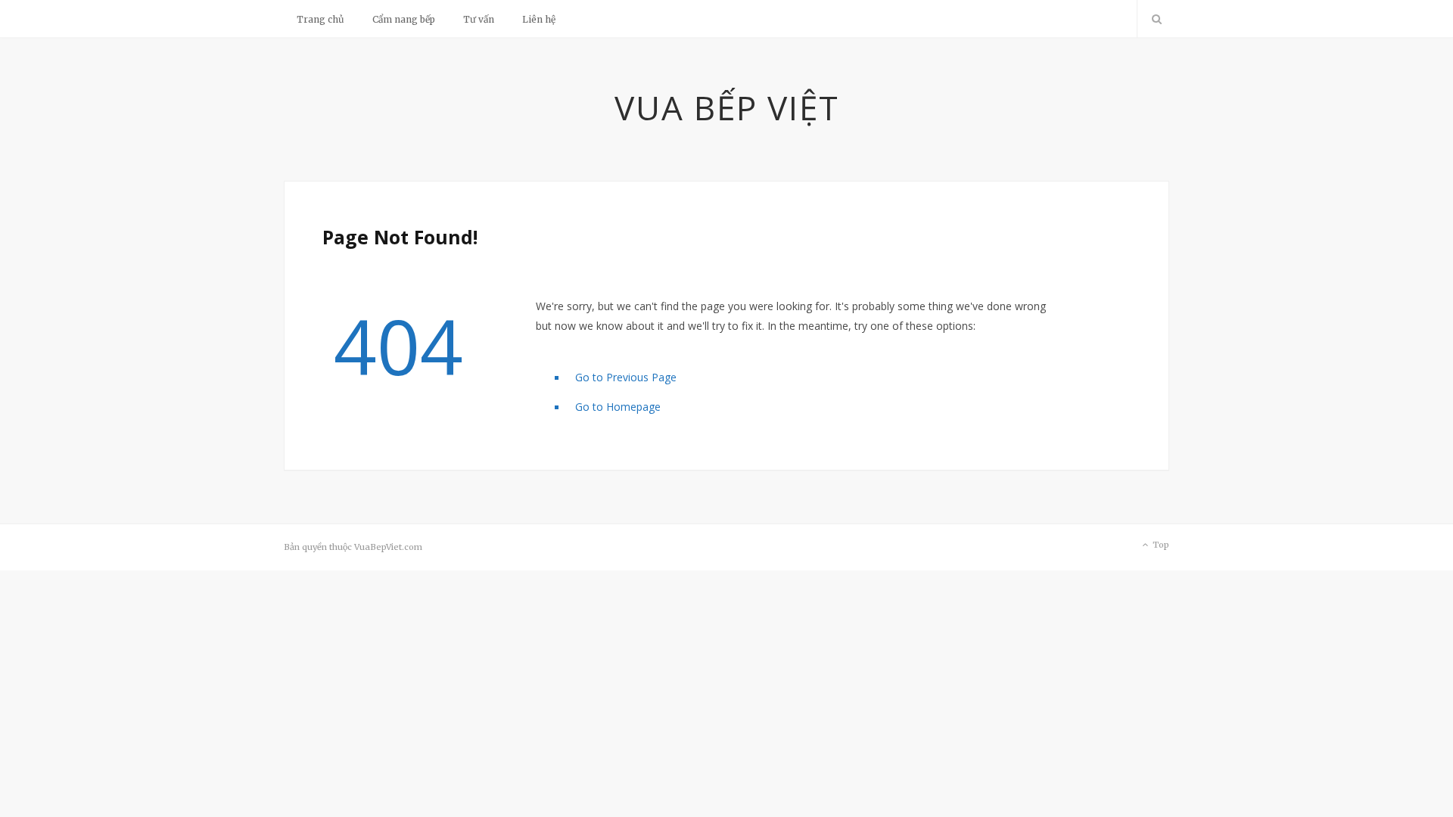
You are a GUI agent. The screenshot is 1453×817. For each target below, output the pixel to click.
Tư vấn (478, 19)
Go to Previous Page (626, 377)
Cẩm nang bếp (403, 19)
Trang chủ (320, 19)
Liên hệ (538, 19)
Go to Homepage (618, 406)
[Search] (1153, 19)
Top (1159, 544)
